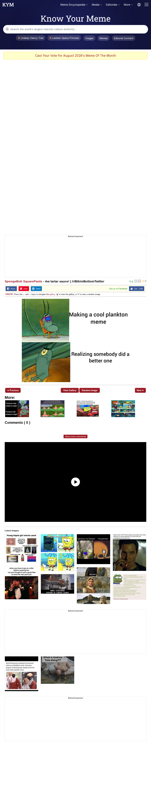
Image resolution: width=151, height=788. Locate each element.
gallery (52, 294)
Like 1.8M (138, 289)
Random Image (89, 390)
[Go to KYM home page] (8, 5)
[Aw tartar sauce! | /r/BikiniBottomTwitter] (75, 340)
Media (95, 4)
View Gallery (69, 390)
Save (25, 289)
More (127, 4)
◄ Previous (13, 390)
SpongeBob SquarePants (23, 281)
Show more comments (75, 436)
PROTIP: (9, 294)
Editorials (111, 4)
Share (12, 289)
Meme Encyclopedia (73, 4)
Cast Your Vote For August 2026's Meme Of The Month (75, 55)
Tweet (37, 289)
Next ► (140, 390)
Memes (104, 38)
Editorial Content (123, 38)
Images (89, 38)
